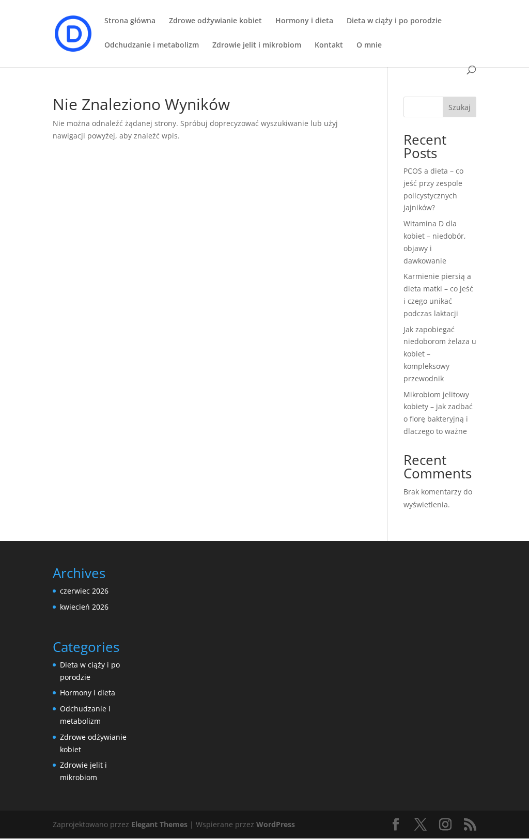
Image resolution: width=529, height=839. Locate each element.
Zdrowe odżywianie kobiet (215, 21)
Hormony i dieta (304, 21)
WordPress (275, 824)
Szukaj (459, 107)
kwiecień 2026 (84, 607)
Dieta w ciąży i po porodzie (394, 21)
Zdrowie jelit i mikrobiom (256, 45)
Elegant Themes (159, 824)
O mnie (369, 45)
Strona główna (129, 21)
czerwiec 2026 (84, 591)
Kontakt (329, 45)
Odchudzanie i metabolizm (151, 45)
